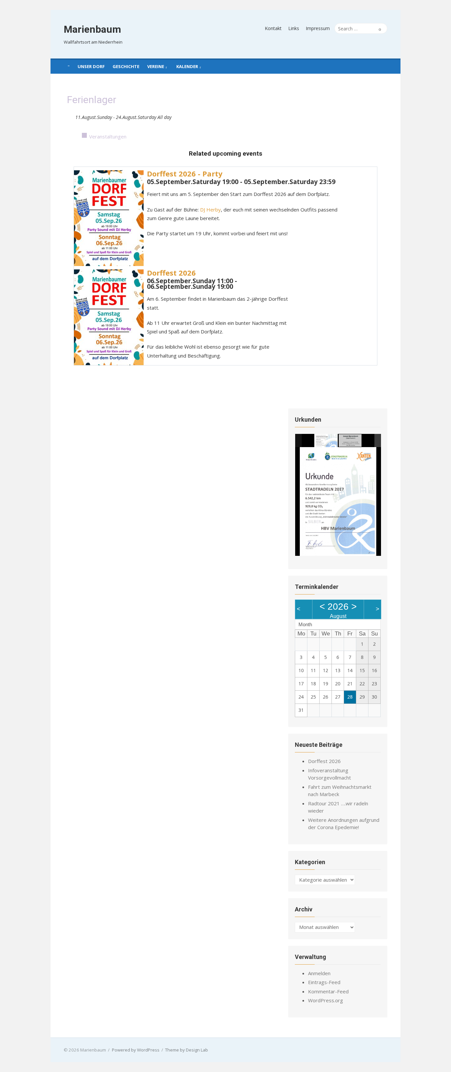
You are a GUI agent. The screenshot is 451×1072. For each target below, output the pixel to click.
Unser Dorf (91, 66)
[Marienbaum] (69, 66)
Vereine (155, 66)
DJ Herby (210, 209)
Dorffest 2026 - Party (185, 173)
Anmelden (319, 973)
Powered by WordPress (135, 1050)
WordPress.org (325, 1000)
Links (293, 28)
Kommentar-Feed (328, 991)
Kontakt (273, 28)
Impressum (318, 28)
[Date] (70, 116)
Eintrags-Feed (324, 982)
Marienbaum (92, 29)
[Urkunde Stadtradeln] (326, 440)
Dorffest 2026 (171, 273)
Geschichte (126, 66)
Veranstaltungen (107, 136)
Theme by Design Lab (186, 1050)
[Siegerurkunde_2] (350, 440)
